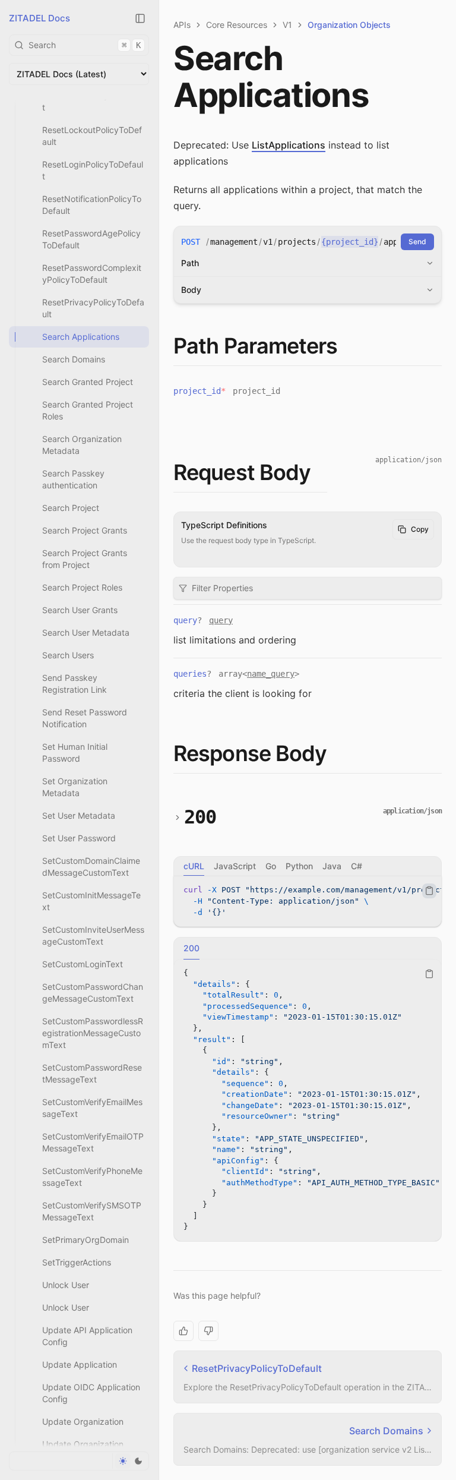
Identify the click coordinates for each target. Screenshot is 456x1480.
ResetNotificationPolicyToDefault (91, 205)
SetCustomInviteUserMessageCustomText (93, 935)
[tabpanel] (307, 901)
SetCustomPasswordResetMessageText (92, 1073)
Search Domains (73, 359)
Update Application (79, 1364)
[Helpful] (183, 1331)
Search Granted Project (87, 382)
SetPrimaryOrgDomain (85, 1240)
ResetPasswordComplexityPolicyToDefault (91, 274)
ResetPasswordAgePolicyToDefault (91, 239)
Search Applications (80, 337)
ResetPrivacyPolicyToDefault (93, 308)
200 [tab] (191, 948)
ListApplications (288, 145)
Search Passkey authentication (73, 479)
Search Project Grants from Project (84, 559)
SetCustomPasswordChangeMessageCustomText (92, 993)
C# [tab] (356, 866)
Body (191, 290)
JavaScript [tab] (235, 866)
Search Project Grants (84, 530)
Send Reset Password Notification (84, 718)
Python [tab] (299, 866)
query (221, 620)
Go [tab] (270, 866)
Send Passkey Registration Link (74, 684)
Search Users (68, 655)
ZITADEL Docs (39, 18)
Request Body (242, 472)
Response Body (250, 753)
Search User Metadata (85, 632)
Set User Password (79, 838)
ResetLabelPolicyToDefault (92, 101)
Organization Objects (349, 25)
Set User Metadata (78, 815)
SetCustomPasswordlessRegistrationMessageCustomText (92, 1033)
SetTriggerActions (76, 1262)
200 (200, 817)
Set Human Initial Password (74, 752)
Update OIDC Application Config (91, 1393)
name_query (270, 674)
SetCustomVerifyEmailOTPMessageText (93, 1142)
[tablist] (307, 866)
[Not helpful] (208, 1331)
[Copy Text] (429, 890)
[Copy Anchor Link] (347, 346)
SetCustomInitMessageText (91, 901)
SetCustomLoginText (82, 964)
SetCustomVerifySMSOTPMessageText (91, 1211)
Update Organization (83, 1421)
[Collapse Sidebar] (140, 18)
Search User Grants (80, 610)
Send (417, 241)
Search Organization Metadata (82, 445)
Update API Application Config (87, 1336)
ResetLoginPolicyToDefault (92, 170)
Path (190, 263)
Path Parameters (255, 346)
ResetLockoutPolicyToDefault (92, 136)
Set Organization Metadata (74, 787)
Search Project (70, 508)
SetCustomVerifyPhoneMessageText (92, 1177)
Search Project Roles (82, 587)
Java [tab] (331, 866)
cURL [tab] (193, 866)
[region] (307, 901)
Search (84, 45)
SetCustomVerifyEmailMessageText (92, 1108)
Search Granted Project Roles (87, 410)
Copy (420, 529)
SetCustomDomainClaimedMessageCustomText (91, 867)
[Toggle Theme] (130, 1461)
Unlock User (65, 1285)
